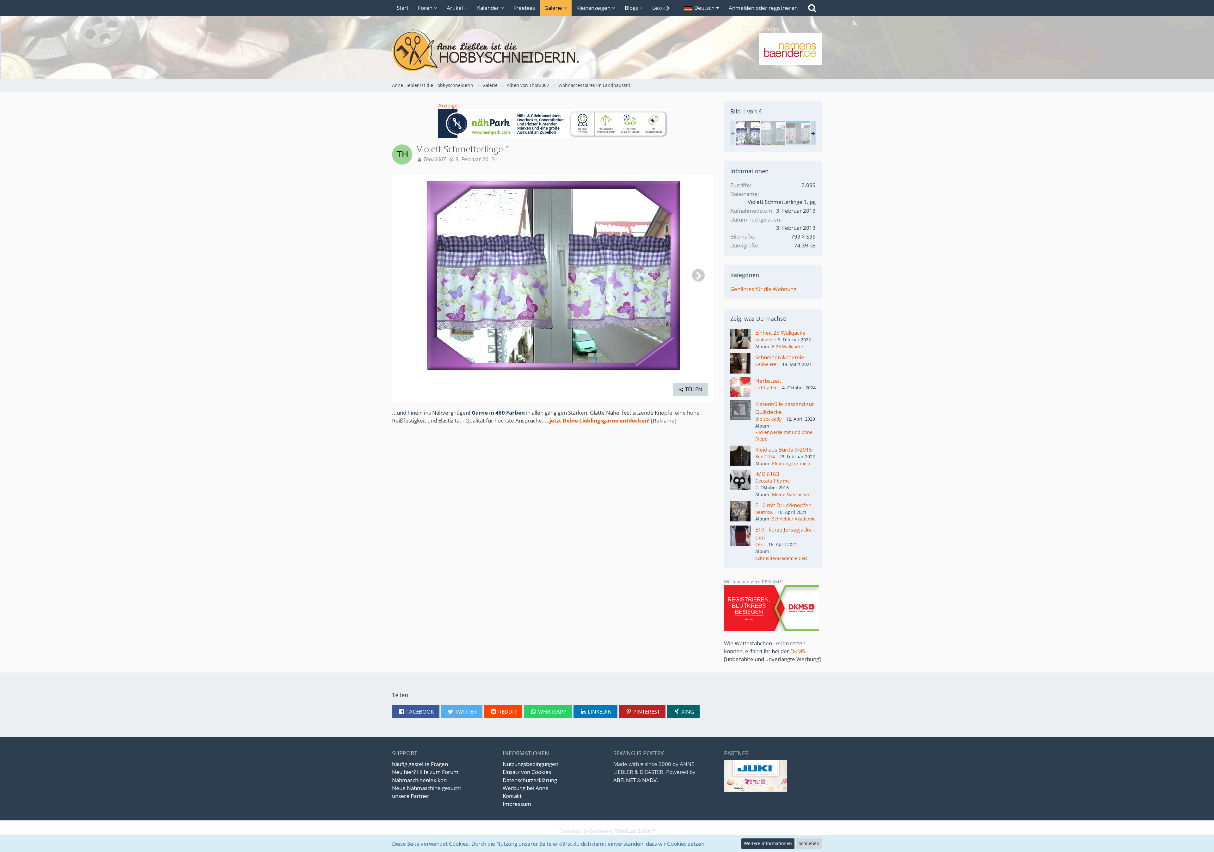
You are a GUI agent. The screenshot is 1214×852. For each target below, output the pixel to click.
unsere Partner (410, 796)
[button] (701, 8)
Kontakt (512, 796)
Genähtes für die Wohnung (763, 289)
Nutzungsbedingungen (530, 764)
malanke (764, 340)
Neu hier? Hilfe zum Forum (425, 772)
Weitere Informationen (768, 843)
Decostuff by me (772, 481)
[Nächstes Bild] (698, 275)
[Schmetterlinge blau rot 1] (798, 133)
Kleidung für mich (791, 463)
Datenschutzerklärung (530, 780)
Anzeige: (448, 105)
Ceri (759, 544)
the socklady (768, 419)
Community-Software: (607, 830)
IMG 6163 (767, 474)
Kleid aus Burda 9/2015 (783, 449)
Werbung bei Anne (526, 788)
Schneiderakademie (779, 357)
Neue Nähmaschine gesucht (426, 788)
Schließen (809, 843)
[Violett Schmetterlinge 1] (748, 133)
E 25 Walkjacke (787, 347)
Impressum (517, 803)
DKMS (797, 651)
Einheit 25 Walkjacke (780, 332)
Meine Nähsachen (791, 494)
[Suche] (812, 8)
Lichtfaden (766, 388)
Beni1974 (765, 456)
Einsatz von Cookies (527, 772)
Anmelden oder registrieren (763, 7)
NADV (649, 780)
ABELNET (624, 780)
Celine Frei (766, 364)
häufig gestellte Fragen (420, 764)
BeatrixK (764, 512)
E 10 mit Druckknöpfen (783, 505)
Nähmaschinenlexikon (419, 780)
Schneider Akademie (794, 519)
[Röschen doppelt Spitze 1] (773, 133)
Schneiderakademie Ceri (781, 558)
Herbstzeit (768, 380)
